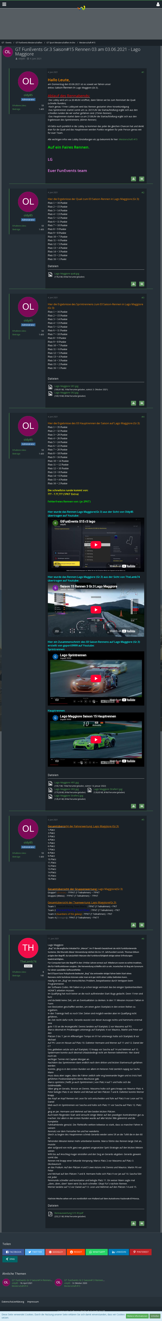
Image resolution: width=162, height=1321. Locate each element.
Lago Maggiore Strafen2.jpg (68, 795)
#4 (143, 416)
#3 (143, 297)
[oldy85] (6, 1283)
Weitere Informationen (137, 1316)
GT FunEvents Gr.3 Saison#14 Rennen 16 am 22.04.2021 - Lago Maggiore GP (51, 1280)
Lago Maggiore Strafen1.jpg (108, 789)
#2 (143, 192)
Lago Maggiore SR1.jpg (66, 386)
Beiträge (16, 109)
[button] (4, 4)
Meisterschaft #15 (128, 139)
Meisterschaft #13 (72, 1286)
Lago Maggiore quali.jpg (66, 273)
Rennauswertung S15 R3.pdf (68, 1212)
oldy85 (21, 58)
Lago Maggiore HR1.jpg (66, 782)
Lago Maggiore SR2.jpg (66, 392)
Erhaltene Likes (19, 105)
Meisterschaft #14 (20, 1286)
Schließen (155, 1316)
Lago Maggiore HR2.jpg (66, 789)
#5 (143, 819)
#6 (143, 938)
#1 (143, 72)
